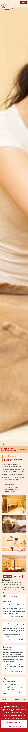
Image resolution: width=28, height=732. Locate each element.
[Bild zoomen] (14, 504)
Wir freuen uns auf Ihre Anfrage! (8, 450)
